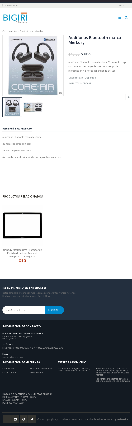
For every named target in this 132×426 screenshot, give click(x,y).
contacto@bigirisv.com (13, 357)
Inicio (3, 31)
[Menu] (119, 17)
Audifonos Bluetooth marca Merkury (94, 40)
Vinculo (122, 5)
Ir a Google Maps (33, 333)
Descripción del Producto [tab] (17, 128)
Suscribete (54, 310)
